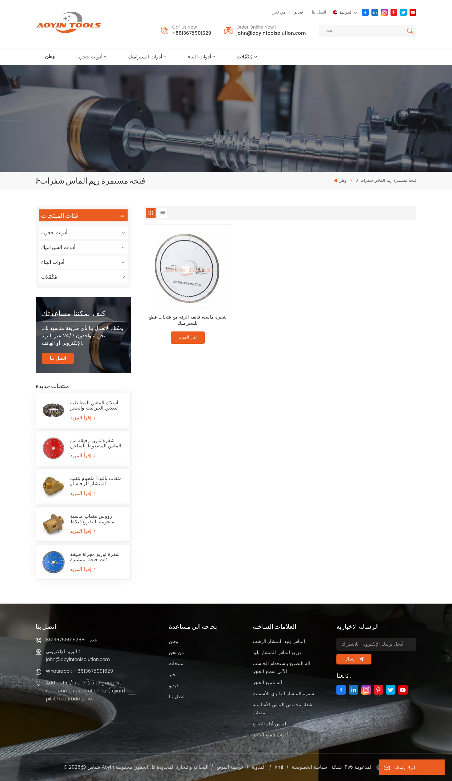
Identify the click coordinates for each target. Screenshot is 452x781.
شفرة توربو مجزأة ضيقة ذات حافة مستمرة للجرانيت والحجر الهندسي (96, 557)
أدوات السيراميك (145, 57)
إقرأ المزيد (81, 418)
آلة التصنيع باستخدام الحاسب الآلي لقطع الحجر (281, 668)
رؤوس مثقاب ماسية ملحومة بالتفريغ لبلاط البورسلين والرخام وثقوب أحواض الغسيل (96, 519)
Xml (279, 767)
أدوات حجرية (89, 57)
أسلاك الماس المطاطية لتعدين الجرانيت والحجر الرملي (94, 405)
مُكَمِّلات (245, 57)
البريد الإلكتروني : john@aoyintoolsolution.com (78, 656)
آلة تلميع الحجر (267, 683)
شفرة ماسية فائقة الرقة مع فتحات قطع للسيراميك (188, 320)
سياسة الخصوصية (309, 767)
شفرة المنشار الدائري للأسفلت (283, 694)
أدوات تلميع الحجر (270, 735)
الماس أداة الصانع (270, 724)
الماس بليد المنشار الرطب (279, 641)
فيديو (298, 12)
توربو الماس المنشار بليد (277, 652)
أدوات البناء (199, 57)
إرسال (350, 659)
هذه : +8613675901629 (71, 640)
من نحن (279, 12)
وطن (50, 56)
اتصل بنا (319, 12)
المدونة (259, 767)
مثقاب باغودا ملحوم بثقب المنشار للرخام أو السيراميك (96, 481)
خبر (172, 675)
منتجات (176, 664)
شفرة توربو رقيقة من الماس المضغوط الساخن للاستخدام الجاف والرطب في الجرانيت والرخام (96, 443)
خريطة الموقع (229, 767)
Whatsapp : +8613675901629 (79, 671)
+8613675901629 (191, 33)
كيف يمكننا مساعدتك (73, 314)
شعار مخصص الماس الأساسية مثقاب (282, 709)
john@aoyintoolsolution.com (271, 33)
